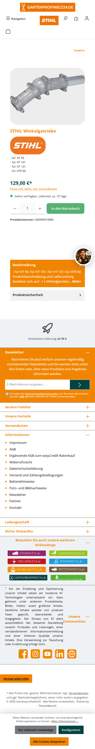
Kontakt (15, 507)
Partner (15, 501)
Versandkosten (78, 693)
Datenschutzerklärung (26, 468)
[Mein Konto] (86, 18)
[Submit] (80, 385)
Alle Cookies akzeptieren (49, 741)
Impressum (18, 442)
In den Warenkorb (65, 208)
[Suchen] (65, 18)
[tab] (47, 273)
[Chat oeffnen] (83, 256)
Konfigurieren (71, 730)
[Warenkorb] (8, 32)
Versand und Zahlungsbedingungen (36, 475)
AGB (21, 396)
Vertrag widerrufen (16, 678)
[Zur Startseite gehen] (47, 7)
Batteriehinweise (21, 481)
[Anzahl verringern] (15, 208)
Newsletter (17, 494)
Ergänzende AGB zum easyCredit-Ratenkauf (42, 455)
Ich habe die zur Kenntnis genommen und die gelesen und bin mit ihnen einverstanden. (48, 395)
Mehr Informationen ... (65, 721)
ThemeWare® (47, 706)
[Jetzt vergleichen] (76, 18)
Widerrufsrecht (20, 462)
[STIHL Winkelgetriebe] (47, 96)
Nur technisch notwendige (35, 730)
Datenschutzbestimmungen (41, 393)
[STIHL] (47, 145)
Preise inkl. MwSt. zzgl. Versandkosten (33, 188)
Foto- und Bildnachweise (27, 488)
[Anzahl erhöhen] (40, 208)
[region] (47, 96)
